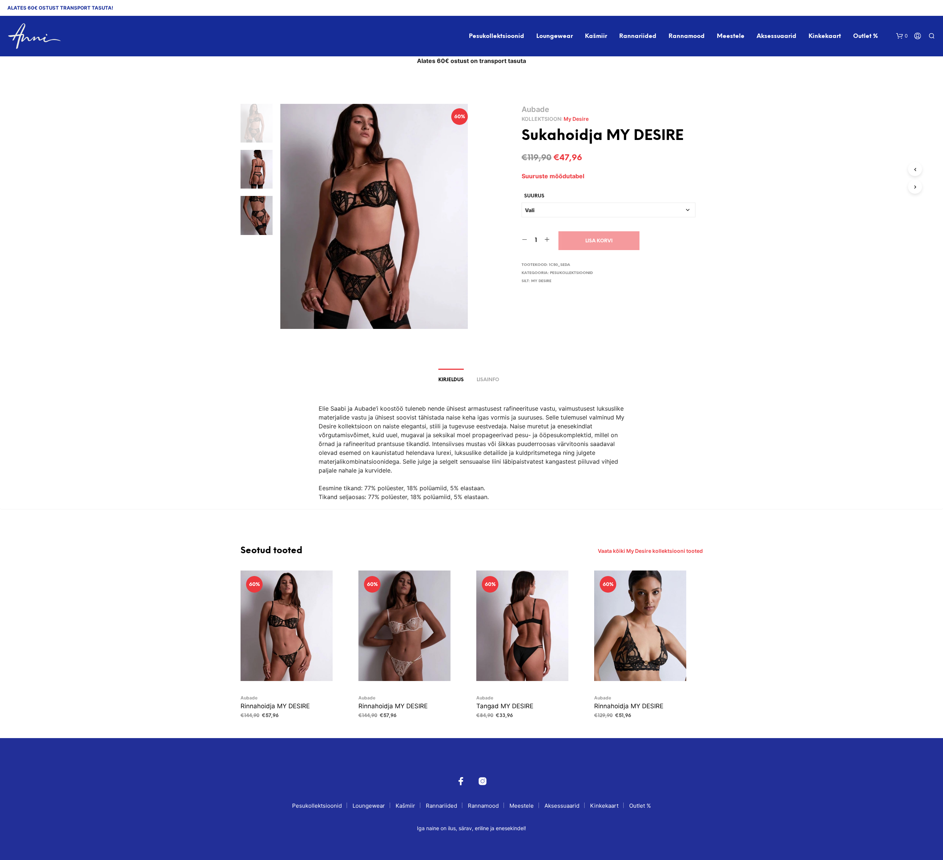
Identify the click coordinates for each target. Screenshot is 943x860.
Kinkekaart (825, 36)
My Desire (576, 119)
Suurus (534, 196)
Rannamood (687, 36)
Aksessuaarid (776, 36)
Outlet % (865, 36)
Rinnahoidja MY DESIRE (275, 706)
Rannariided (637, 36)
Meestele (730, 36)
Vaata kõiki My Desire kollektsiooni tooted (650, 551)
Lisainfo (488, 380)
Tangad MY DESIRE (504, 706)
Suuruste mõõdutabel (553, 176)
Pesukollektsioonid (496, 36)
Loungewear (554, 36)
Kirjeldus (451, 380)
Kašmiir (596, 36)
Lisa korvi (599, 241)
